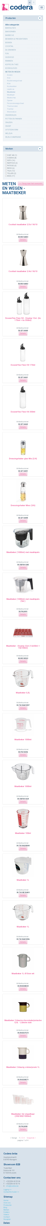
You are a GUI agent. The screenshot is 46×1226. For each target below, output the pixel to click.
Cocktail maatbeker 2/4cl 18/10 (23, 271)
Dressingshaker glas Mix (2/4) (23, 458)
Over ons (7, 1203)
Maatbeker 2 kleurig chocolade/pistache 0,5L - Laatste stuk (23, 1021)
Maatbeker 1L (23, 880)
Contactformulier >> (11, 1192)
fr (33, 2)
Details (23, 240)
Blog (5, 1207)
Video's (6, 1215)
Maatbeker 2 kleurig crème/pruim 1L (23, 1067)
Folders (6, 1212)
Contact (7, 1217)
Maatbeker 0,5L (23, 693)
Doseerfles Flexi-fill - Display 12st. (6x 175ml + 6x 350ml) (23, 319)
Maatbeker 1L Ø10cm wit (23, 973)
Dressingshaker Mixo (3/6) (23, 505)
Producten (8, 1205)
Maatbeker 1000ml (23, 739)
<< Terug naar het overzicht (30, 183)
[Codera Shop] (17, 7)
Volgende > (31, 1138)
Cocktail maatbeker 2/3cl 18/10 (23, 224)
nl (29, 2)
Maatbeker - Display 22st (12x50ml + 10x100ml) (23, 647)
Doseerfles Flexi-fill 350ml (23, 412)
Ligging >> (7, 1189)
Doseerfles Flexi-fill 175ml (23, 365)
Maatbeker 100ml (23, 833)
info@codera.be (12, 1186)
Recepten (7, 1219)
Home (6, 1200)
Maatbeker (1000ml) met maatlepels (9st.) (23, 600)
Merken (6, 1210)
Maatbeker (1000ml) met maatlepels (23, 552)
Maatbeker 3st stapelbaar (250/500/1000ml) (23, 1115)
